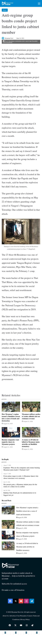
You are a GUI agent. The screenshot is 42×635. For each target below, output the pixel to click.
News (4, 10)
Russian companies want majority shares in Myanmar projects (10, 441)
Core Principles (22, 616)
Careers (29, 616)
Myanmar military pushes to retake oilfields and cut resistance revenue (31, 416)
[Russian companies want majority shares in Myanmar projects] (11, 432)
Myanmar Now (9, 38)
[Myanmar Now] (7, 3)
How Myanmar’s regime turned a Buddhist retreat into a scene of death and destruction (11, 417)
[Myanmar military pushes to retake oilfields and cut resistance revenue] (31, 407)
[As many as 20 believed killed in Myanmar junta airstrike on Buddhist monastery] (31, 432)
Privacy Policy (25, 619)
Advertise (13, 616)
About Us (6, 616)
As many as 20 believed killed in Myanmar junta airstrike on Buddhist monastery (31, 443)
